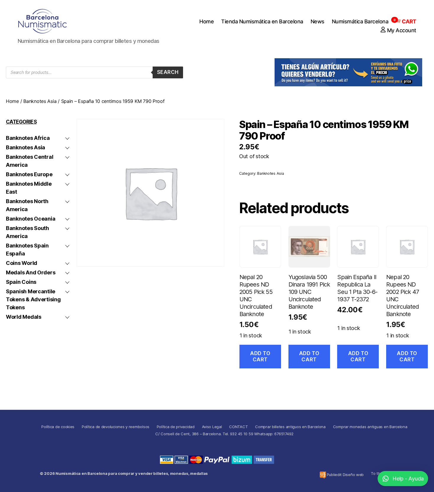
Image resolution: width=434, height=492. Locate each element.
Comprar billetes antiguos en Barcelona (290, 426)
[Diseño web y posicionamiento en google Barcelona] (323, 475)
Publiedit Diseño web (345, 474)
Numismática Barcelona (360, 21)
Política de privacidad (176, 426)
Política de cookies (57, 426)
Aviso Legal (212, 426)
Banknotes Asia (39, 101)
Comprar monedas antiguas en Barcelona (370, 426)
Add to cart (260, 356)
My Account (401, 30)
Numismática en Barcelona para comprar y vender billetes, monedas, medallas (132, 473)
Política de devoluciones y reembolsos (115, 426)
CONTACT (238, 426)
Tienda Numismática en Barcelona (262, 21)
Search (168, 72)
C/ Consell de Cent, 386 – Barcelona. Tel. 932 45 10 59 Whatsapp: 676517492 (224, 433)
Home (206, 21)
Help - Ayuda (408, 478)
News (317, 21)
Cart (406, 21)
